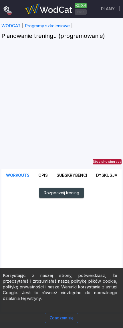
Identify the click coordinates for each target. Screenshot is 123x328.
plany (108, 8)
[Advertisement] (61, 107)
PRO (80, 12)
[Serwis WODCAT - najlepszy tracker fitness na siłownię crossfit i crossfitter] (55, 9)
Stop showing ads (107, 162)
